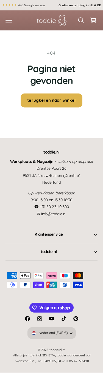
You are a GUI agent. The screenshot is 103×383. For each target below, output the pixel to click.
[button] (9, 20)
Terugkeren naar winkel (51, 100)
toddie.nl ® (57, 350)
